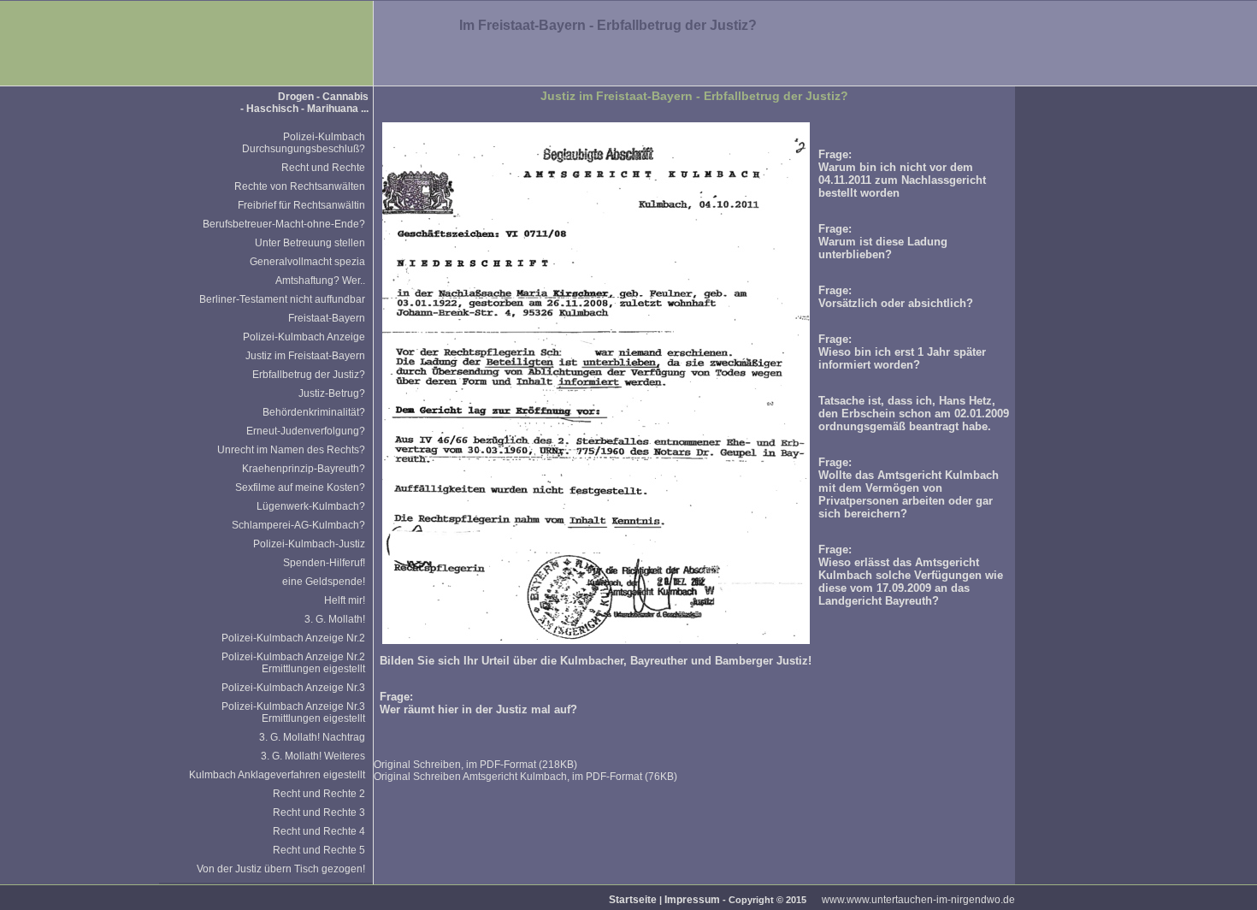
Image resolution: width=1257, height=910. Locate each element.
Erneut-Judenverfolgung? (305, 431)
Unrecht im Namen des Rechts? (291, 450)
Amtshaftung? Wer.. (320, 281)
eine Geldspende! (323, 582)
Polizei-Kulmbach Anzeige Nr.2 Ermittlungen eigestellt (293, 663)
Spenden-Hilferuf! (324, 563)
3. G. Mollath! (334, 619)
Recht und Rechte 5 (319, 850)
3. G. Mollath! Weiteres (313, 756)
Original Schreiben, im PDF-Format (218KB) (475, 765)
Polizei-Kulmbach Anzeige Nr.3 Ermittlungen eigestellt (293, 712)
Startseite (633, 900)
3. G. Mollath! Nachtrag (312, 737)
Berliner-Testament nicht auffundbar (282, 299)
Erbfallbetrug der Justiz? (308, 375)
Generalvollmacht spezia (307, 262)
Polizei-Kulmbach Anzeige (304, 337)
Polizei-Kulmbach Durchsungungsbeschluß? (303, 143)
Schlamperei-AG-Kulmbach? (298, 525)
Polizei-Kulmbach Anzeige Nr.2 (293, 638)
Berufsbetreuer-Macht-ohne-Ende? (284, 224)
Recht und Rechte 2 (319, 794)
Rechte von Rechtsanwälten (299, 186)
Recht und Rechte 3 (319, 812)
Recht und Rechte (323, 168)
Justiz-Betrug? (331, 393)
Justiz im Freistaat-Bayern (305, 356)
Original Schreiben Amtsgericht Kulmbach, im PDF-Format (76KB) (525, 777)
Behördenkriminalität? (314, 412)
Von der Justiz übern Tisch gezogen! (281, 869)
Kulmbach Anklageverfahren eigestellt (277, 775)
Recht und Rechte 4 (319, 831)
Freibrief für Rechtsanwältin (301, 205)
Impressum (692, 900)
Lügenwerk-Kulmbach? (311, 506)
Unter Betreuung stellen (310, 243)
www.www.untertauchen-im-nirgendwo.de (918, 900)
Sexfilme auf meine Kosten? (300, 487)
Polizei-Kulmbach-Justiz (309, 544)
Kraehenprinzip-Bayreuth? (303, 469)
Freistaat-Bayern (326, 318)
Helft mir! (344, 600)
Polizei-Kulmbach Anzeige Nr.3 (293, 688)
